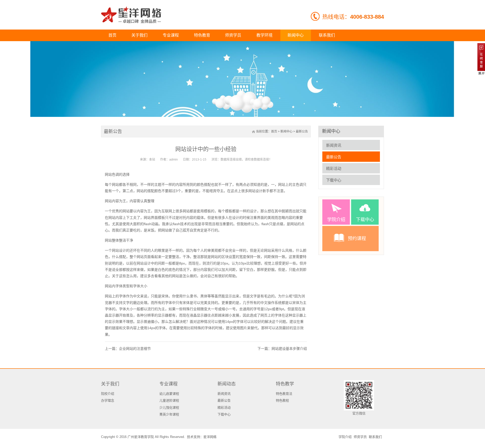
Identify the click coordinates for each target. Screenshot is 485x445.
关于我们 (110, 383)
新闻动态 (226, 383)
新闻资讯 (333, 145)
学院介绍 (345, 437)
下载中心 (333, 180)
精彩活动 (333, 168)
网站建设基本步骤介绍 (289, 349)
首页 (274, 131)
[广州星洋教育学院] (131, 14)
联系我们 (375, 437)
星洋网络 (209, 437)
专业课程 (168, 383)
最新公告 (302, 131)
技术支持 (193, 437)
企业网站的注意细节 (135, 349)
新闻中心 (286, 131)
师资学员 (360, 437)
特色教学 (285, 383)
